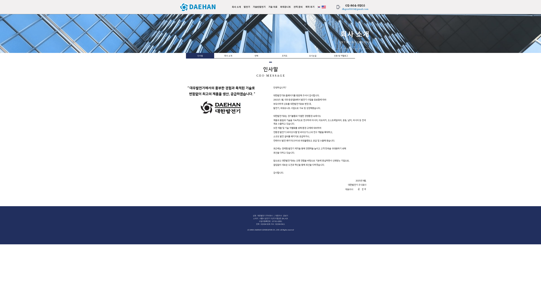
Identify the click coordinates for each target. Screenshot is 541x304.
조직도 (284, 55)
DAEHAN (202, 7)
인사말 (200, 55)
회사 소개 (228, 55)
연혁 (256, 55)
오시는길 (312, 55)
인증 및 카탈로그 (341, 55)
